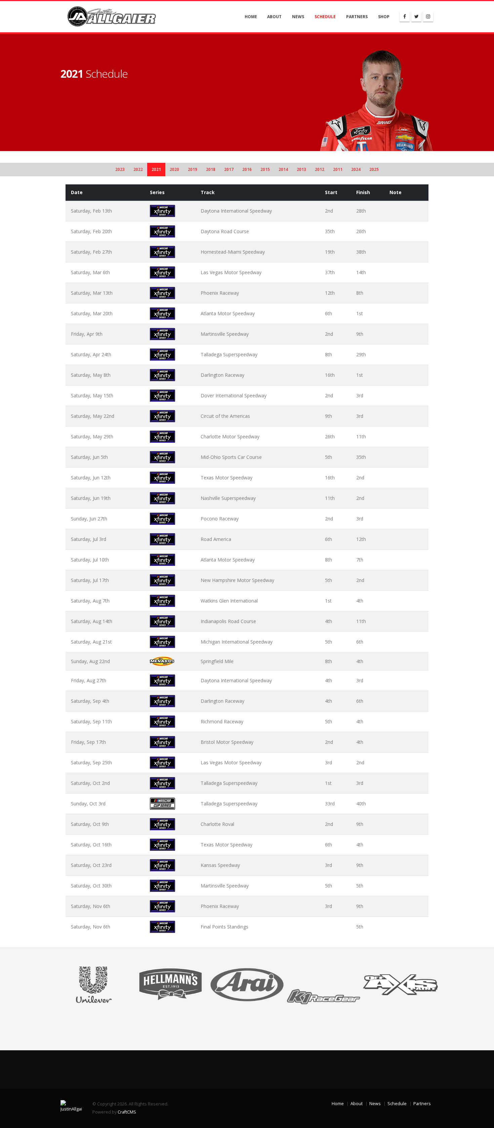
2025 (374, 169)
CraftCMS (127, 1112)
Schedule (325, 17)
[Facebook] (405, 16)
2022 (138, 169)
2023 (120, 169)
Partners (357, 17)
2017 (229, 169)
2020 (174, 169)
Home (251, 17)
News (298, 17)
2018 (210, 169)
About (274, 17)
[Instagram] (428, 16)
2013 (301, 169)
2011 (337, 169)
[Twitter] (416, 16)
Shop (383, 17)
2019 (192, 169)
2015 (265, 169)
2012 (319, 169)
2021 (156, 169)
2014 (283, 169)
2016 (247, 169)
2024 (356, 169)
